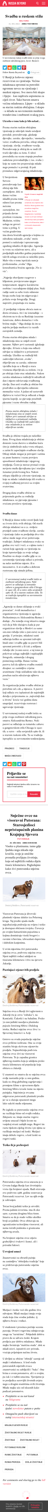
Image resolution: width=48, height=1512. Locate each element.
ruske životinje (13, 1455)
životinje (10, 1440)
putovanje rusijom (15, 1447)
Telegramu (14, 1399)
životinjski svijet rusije (18, 1432)
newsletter (18, 1408)
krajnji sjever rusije (16, 1425)
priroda (9, 1469)
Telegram (35, 72)
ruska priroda (12, 1462)
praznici (9, 748)
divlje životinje (34, 1462)
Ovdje (16, 1506)
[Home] (5, 3)
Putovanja (23, 839)
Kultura (24, 21)
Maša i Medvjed (13, 756)
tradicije (24, 748)
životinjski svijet (29, 1440)
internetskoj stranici (23, 1417)
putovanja (32, 1455)
